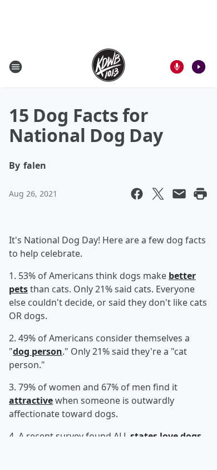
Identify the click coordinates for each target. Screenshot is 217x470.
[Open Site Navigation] (15, 67)
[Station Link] (108, 66)
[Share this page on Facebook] (137, 194)
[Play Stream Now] (198, 67)
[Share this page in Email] (179, 194)
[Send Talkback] (177, 67)
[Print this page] (200, 194)
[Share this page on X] (158, 194)
